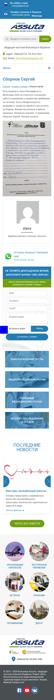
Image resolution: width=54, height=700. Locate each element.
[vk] (34, 693)
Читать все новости (27, 523)
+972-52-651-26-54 (20, 15)
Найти (45, 39)
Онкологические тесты (27, 359)
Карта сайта (39, 674)
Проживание (15, 623)
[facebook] (19, 693)
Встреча (15, 595)
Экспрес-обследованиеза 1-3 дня (27, 420)
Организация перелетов (15, 566)
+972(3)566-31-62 (20, 6)
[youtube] (27, 693)
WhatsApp (37, 15)
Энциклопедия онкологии (27, 379)
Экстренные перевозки (39, 566)
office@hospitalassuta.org (29, 58)
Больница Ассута (27, 671)
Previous (6, 481)
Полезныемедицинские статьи (27, 400)
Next (48, 481)
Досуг (39, 623)
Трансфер (39, 595)
